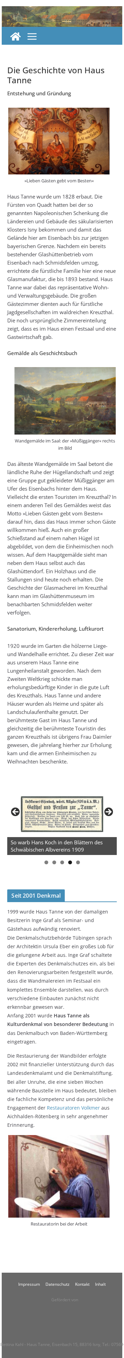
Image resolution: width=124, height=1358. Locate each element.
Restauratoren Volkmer (73, 1107)
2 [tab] (54, 862)
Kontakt (82, 1284)
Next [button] (108, 812)
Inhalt (100, 1284)
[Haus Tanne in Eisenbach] (15, 36)
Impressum (29, 1284)
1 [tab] (46, 862)
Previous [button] (16, 812)
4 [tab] (70, 862)
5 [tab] (78, 862)
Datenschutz (57, 1284)
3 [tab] (62, 862)
